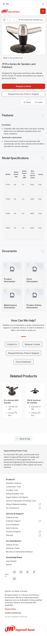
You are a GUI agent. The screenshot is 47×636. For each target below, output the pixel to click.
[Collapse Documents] (42, 251)
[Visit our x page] (27, 572)
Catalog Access (12, 517)
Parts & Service (12, 528)
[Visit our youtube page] (14, 572)
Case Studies (11, 561)
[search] (43, 4)
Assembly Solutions (13, 483)
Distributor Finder (13, 548)
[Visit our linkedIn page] (14, 578)
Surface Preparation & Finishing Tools (21, 501)
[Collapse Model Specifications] (42, 158)
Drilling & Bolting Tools (15, 494)
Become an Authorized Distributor (19, 552)
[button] (23, 115)
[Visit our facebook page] (34, 572)
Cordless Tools (12, 490)
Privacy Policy (10, 609)
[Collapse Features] (42, 115)
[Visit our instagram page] (21, 572)
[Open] (43, 11)
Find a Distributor (12, 524)
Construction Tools (13, 487)
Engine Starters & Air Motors (17, 497)
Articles (9, 565)
